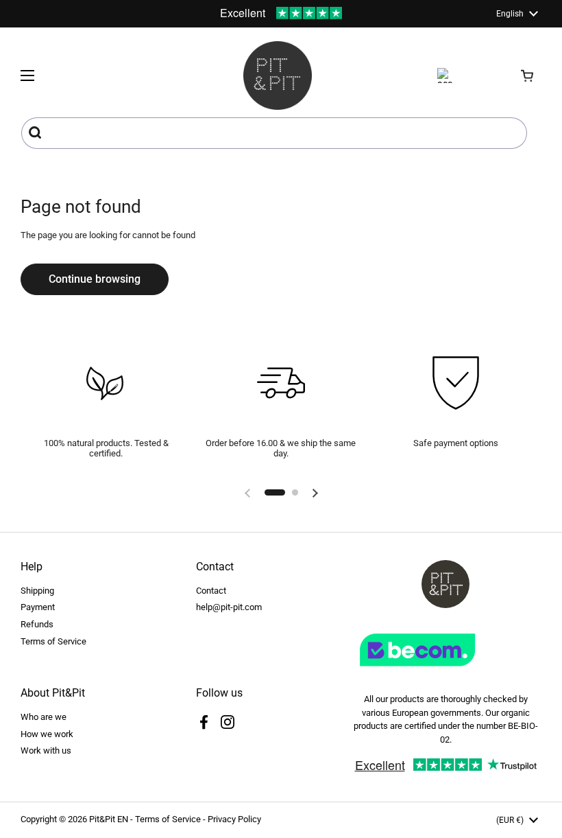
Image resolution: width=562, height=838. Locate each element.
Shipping (37, 590)
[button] (527, 75)
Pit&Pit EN (108, 819)
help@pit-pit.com (229, 607)
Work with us (46, 750)
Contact (211, 590)
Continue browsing (94, 279)
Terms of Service (53, 641)
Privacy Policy (234, 819)
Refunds (37, 624)
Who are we (43, 717)
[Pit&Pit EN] (277, 75)
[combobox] (274, 133)
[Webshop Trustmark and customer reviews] (445, 671)
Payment (38, 607)
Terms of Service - (171, 819)
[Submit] (36, 133)
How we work (47, 734)
